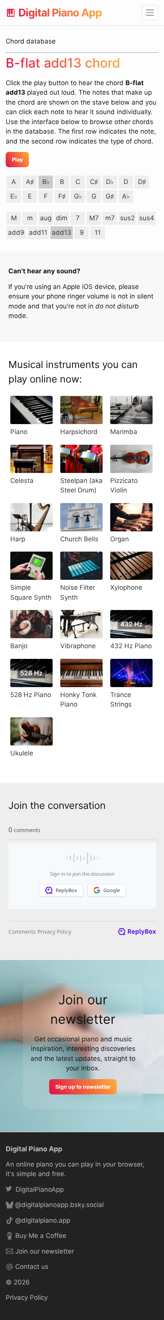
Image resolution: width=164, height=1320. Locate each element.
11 (98, 232)
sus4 (146, 218)
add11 (38, 232)
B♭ (46, 182)
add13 (61, 232)
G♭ (78, 196)
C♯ (94, 182)
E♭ (13, 196)
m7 (110, 218)
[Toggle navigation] (149, 12)
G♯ (110, 196)
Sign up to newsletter (83, 1086)
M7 (94, 218)
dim (62, 218)
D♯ (142, 182)
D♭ (110, 182)
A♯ (30, 182)
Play (17, 159)
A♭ (126, 196)
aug (45, 218)
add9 (16, 232)
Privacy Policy (27, 1297)
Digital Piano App (60, 12)
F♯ (62, 196)
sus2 (127, 218)
